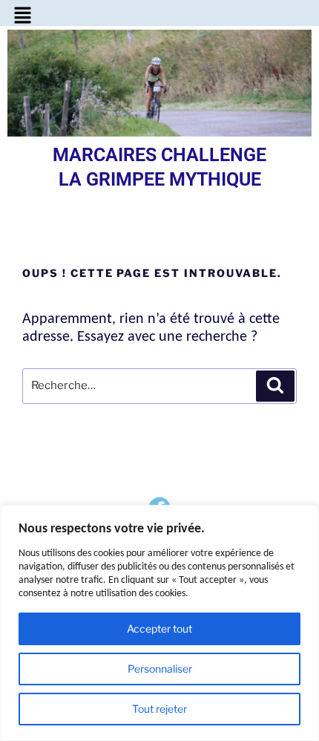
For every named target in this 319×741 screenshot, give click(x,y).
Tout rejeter (159, 708)
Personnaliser (160, 668)
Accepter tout (159, 628)
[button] (22, 16)
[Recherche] (275, 386)
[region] (159, 623)
